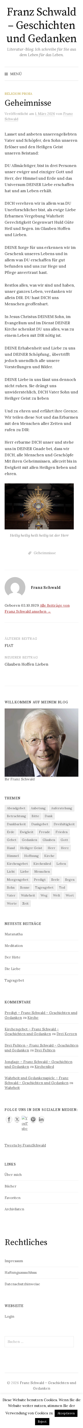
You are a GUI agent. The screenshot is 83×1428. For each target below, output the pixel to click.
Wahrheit (28, 895)
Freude (44, 832)
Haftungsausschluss (21, 1272)
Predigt (40, 880)
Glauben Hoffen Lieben (26, 664)
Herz (65, 848)
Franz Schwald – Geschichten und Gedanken (41, 25)
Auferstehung (61, 808)
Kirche (49, 856)
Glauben (49, 840)
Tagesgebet (44, 887)
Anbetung (38, 808)
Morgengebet (17, 880)
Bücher (10, 1186)
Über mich (13, 1174)
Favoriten (13, 1198)
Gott (64, 840)
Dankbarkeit (16, 824)
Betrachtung (16, 816)
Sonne (25, 887)
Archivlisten (14, 1209)
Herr (51, 848)
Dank (49, 816)
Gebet (11, 840)
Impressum (14, 1261)
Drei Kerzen (66, 1034)
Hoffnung (31, 856)
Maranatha (14, 934)
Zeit (25, 903)
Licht (11, 871)
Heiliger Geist (31, 848)
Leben (61, 864)
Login (9, 1316)
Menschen (42, 871)
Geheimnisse (45, 552)
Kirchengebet (17, 864)
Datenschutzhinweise (22, 1284)
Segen (69, 880)
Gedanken (29, 840)
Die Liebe (13, 969)
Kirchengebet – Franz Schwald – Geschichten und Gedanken (32, 1031)
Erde (10, 832)
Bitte (35, 816)
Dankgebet (39, 824)
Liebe (24, 871)
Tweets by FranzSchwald (25, 1145)
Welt (56, 895)
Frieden (62, 832)
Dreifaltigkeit (64, 824)
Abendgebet (16, 808)
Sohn (11, 887)
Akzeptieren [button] (66, 1413)
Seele (55, 880)
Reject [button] (42, 1422)
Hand (11, 848)
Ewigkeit (26, 832)
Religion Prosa (18, 94)
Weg (44, 895)
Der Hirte (13, 957)
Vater (11, 895)
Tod (62, 887)
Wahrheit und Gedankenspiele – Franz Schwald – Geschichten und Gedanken (36, 1080)
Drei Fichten (45, 1050)
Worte (12, 903)
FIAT (9, 645)
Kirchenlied (42, 864)
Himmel (13, 856)
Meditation (14, 945)
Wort (70, 895)
